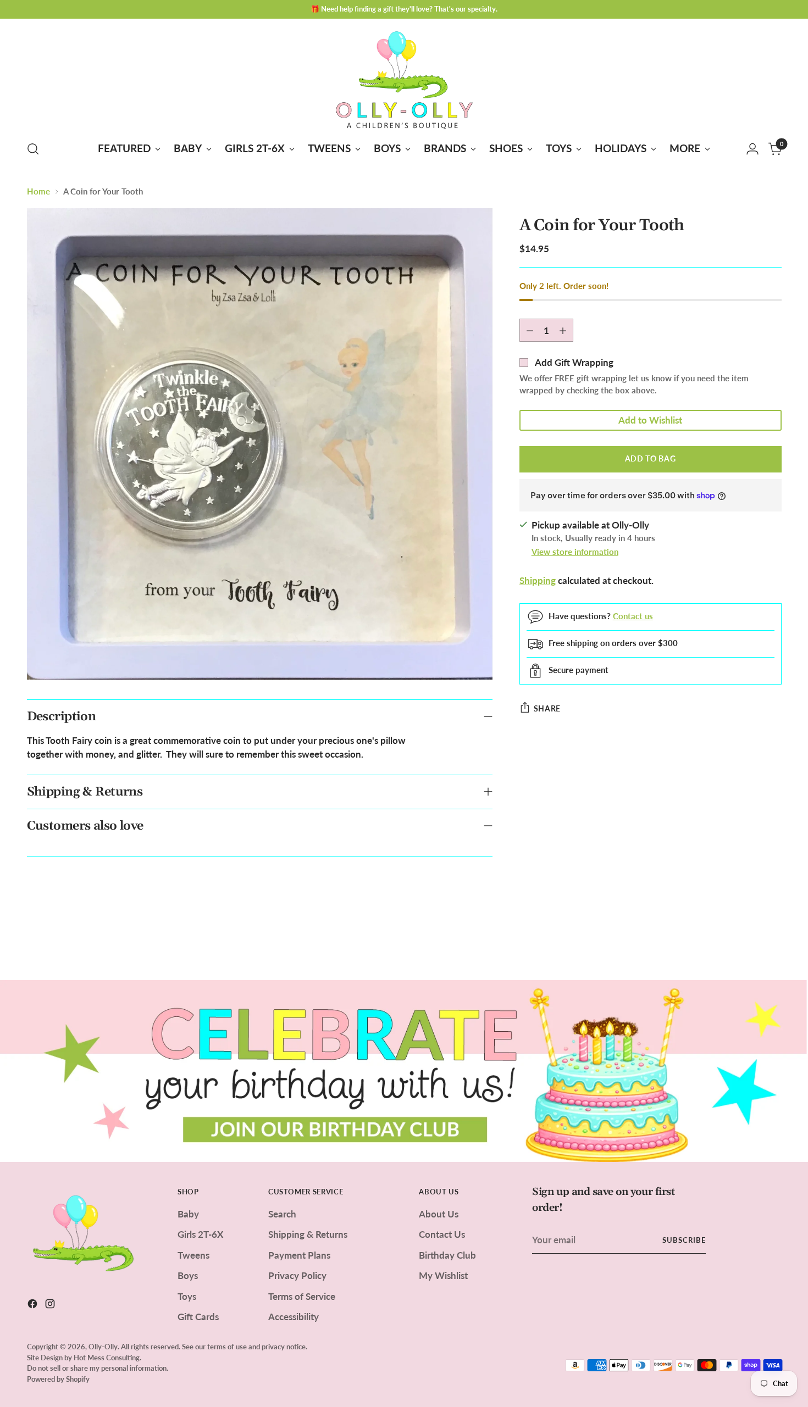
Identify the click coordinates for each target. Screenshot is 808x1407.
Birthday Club (447, 1255)
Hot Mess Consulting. (107, 1357)
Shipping (537, 580)
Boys (188, 1275)
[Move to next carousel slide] (772, 942)
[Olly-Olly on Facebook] (33, 1305)
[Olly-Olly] (404, 77)
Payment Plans (299, 1255)
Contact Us (442, 1234)
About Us (438, 1214)
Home (38, 191)
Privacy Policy (297, 1275)
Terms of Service (301, 1296)
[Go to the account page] (752, 149)
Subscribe (684, 1240)
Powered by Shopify (58, 1379)
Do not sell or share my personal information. (97, 1368)
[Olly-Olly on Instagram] (51, 1305)
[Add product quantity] (563, 330)
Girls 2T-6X (200, 1234)
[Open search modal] (33, 149)
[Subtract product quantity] (530, 330)
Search (282, 1214)
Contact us (633, 616)
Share (547, 708)
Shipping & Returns (307, 1234)
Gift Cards (198, 1316)
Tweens (193, 1255)
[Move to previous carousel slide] (747, 942)
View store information (575, 552)
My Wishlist (443, 1275)
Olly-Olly (103, 1346)
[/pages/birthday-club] (404, 1071)
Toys (187, 1296)
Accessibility (293, 1316)
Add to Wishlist (650, 420)
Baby (188, 1214)
